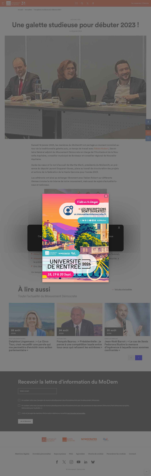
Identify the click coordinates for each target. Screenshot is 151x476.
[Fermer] (106, 196)
